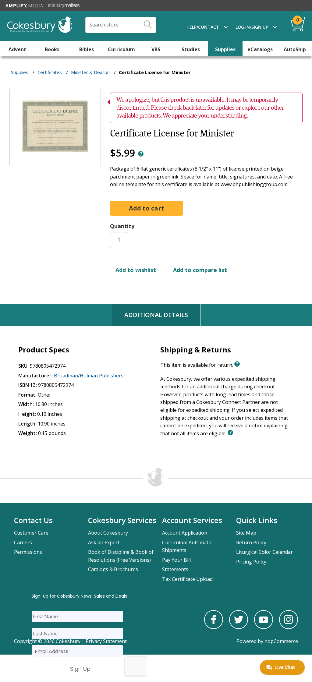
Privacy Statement (106, 641)
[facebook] (213, 627)
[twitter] (238, 627)
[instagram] (288, 627)
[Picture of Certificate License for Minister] (55, 162)
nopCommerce (281, 641)
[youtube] (263, 627)
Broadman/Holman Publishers (88, 375)
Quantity (122, 226)
